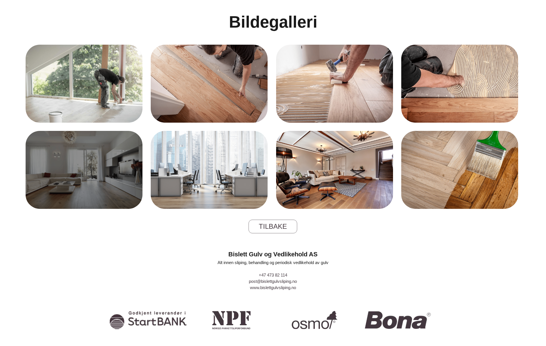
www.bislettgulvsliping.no (273, 287)
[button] (273, 226)
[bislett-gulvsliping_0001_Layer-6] (335, 171)
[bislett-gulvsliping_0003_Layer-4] (460, 84)
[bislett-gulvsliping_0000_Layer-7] (460, 171)
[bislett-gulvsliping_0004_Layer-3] (335, 84)
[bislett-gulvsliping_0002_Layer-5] (210, 171)
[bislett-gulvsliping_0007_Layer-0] (84, 171)
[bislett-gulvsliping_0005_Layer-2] (210, 84)
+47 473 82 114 (273, 275)
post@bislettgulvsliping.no (273, 281)
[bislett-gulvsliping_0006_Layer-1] (84, 84)
